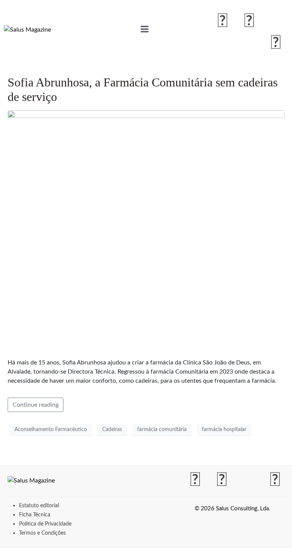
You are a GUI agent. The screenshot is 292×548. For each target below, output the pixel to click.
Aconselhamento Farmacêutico (50, 429)
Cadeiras (112, 429)
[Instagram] (249, 21)
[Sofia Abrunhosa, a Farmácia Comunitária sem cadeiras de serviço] (146, 231)
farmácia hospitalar (224, 429)
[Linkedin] (275, 43)
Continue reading (36, 405)
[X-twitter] (275, 21)
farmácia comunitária (162, 429)
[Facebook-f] (222, 21)
